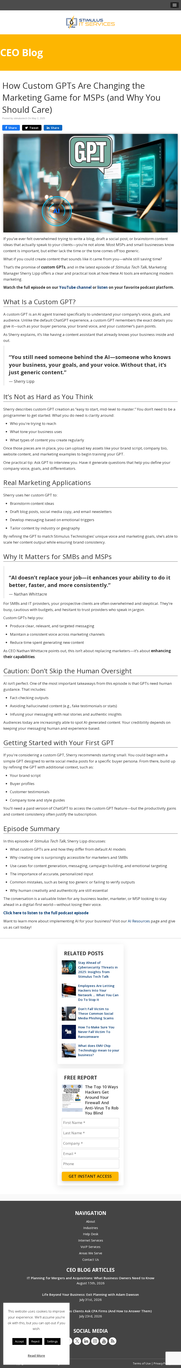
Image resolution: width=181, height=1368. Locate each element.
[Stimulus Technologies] (90, 21)
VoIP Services (90, 1246)
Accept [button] (19, 1341)
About (90, 1221)
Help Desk (90, 1234)
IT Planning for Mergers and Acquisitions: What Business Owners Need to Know (90, 1278)
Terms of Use (142, 1363)
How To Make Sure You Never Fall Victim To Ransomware (96, 1031)
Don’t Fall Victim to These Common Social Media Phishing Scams (96, 1013)
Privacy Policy (162, 1363)
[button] (174, 5)
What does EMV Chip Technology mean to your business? (98, 1050)
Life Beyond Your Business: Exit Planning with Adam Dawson (90, 1294)
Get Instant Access (90, 1176)
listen (102, 287)
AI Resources (139, 921)
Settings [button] (52, 1341)
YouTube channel (75, 287)
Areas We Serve (90, 1253)
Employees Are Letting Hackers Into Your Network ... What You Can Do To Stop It (98, 992)
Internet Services (90, 1240)
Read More (36, 1355)
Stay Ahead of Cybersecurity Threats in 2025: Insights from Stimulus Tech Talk (98, 969)
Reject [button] (35, 1341)
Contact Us (90, 1259)
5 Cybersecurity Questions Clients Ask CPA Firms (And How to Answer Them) (91, 1311)
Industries (90, 1227)
